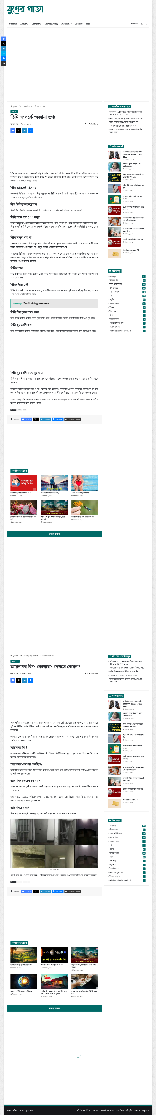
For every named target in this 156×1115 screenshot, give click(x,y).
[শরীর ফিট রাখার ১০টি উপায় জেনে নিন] (114, 188)
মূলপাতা (15, 106)
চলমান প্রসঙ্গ (114, 292)
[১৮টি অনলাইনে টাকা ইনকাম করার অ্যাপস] (114, 210)
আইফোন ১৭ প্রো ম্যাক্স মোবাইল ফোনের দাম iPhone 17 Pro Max (125, 113)
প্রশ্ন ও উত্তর (113, 288)
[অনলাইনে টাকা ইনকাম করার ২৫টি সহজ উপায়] (114, 232)
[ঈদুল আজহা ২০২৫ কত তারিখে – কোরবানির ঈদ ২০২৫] (114, 177)
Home (14, 24)
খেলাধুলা (112, 276)
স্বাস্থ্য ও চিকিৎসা (115, 284)
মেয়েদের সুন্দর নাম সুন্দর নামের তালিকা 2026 (126, 118)
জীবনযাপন (113, 280)
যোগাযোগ (110, 1110)
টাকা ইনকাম (114, 319)
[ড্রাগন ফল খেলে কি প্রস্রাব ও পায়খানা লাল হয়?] (23, 507)
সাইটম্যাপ (136, 1110)
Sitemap (79, 24)
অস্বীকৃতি (129, 1110)
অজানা (19, 410)
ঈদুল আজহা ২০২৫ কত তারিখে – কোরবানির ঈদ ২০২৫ (133, 176)
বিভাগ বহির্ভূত (114, 327)
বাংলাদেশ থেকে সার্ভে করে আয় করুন (123, 125)
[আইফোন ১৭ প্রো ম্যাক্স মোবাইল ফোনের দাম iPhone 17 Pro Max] (114, 155)
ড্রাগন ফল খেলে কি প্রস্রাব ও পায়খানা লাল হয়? (23, 518)
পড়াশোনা (113, 315)
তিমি (25, 410)
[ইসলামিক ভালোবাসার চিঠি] (114, 253)
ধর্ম (110, 296)
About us (24, 24)
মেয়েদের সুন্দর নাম (116, 323)
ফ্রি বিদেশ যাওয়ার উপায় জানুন (50, 493)
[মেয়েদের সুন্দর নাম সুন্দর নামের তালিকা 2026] (114, 167)
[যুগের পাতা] (25, 10)
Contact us (36, 24)
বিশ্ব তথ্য (23, 106)
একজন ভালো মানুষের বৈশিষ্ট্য (80, 493)
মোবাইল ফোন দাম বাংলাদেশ (120, 331)
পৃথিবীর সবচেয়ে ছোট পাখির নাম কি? (82, 517)
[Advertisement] (102, 7)
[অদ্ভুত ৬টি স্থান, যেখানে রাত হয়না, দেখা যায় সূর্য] (54, 507)
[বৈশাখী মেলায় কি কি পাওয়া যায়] (114, 242)
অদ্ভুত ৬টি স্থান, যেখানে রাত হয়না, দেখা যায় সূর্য (53, 518)
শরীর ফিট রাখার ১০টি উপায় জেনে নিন (123, 122)
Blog (88, 24)
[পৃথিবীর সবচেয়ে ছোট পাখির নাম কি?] (84, 507)
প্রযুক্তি (111, 300)
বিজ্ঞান (111, 307)
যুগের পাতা (15, 124)
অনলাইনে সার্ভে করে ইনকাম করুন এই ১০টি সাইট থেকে (125, 131)
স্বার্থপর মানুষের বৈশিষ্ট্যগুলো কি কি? (21, 493)
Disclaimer (66, 24)
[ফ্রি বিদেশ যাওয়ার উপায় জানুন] (54, 482)
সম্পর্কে (103, 1110)
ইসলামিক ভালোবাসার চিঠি (131, 250)
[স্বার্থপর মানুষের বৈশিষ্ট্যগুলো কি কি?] (23, 482)
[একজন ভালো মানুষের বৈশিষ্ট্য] (84, 482)
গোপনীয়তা (120, 1110)
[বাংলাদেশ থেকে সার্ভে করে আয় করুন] (114, 199)
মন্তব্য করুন (54, 534)
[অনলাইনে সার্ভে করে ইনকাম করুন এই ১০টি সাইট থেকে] (114, 221)
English (145, 1110)
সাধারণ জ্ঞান (114, 303)
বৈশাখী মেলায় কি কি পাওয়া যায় (133, 239)
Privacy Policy (51, 24)
